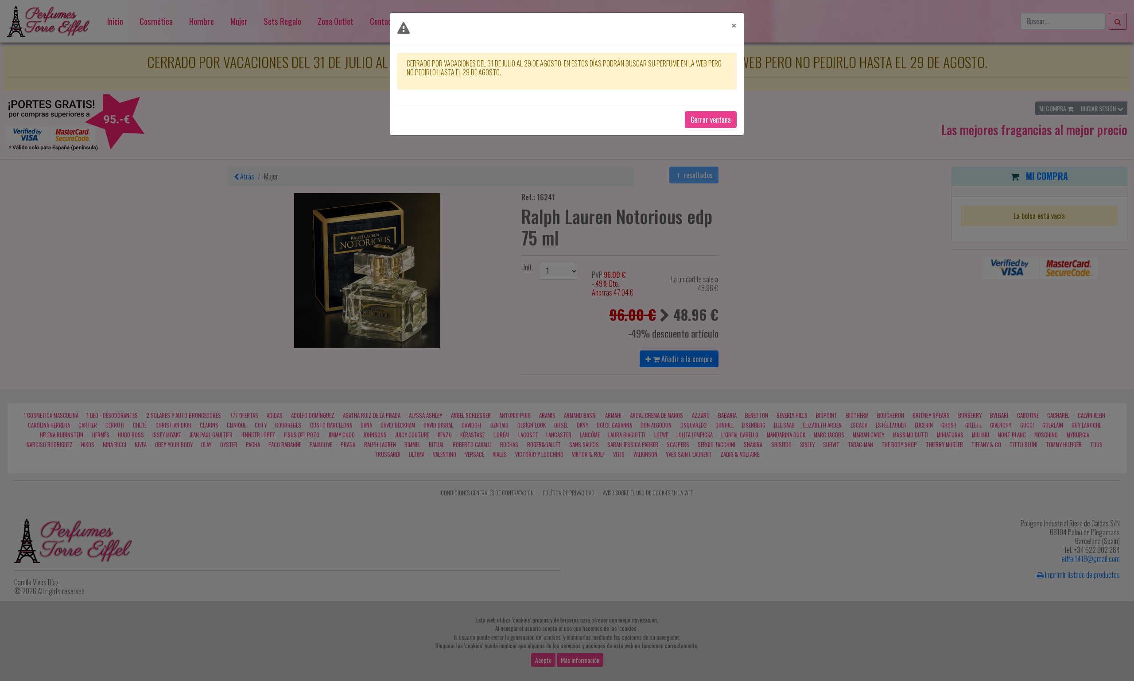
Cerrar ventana (711, 119)
